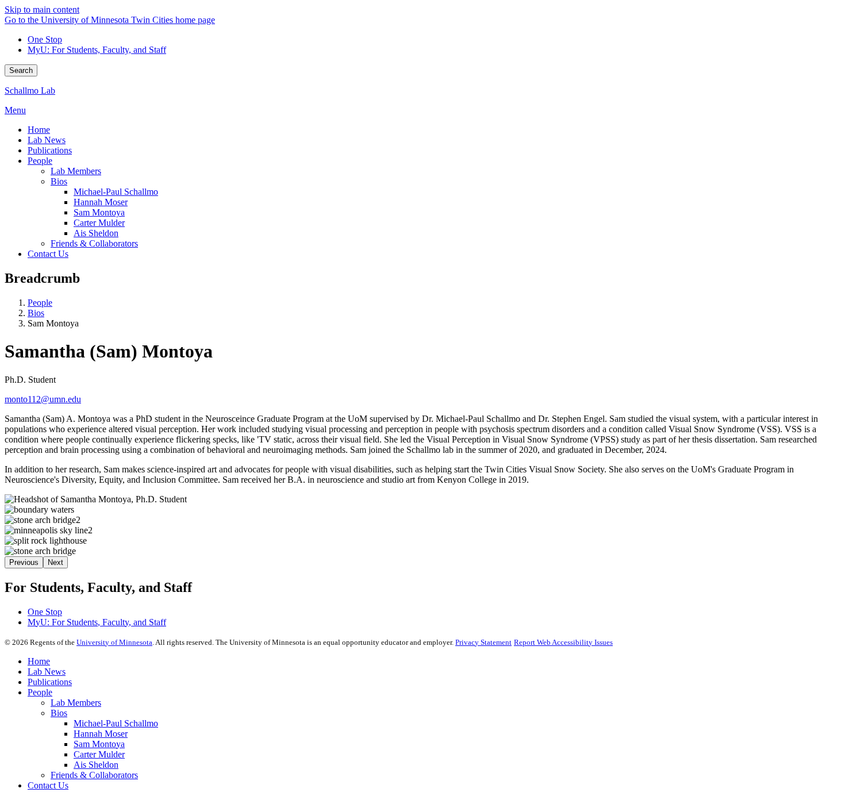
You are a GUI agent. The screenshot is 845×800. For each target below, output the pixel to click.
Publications (50, 682)
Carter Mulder (99, 754)
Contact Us (48, 785)
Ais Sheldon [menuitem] (96, 233)
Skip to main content (42, 9)
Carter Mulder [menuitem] (99, 223)
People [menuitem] (40, 161)
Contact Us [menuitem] (48, 254)
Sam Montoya (99, 744)
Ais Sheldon (96, 765)
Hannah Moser (101, 734)
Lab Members (76, 702)
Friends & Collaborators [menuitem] (94, 243)
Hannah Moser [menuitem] (101, 202)
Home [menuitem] (39, 129)
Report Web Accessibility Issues (563, 642)
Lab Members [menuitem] (76, 171)
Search (21, 70)
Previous (24, 562)
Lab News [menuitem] (47, 140)
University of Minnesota (114, 642)
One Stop (45, 39)
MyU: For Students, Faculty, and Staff (97, 50)
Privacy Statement (483, 642)
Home (39, 661)
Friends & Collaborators (94, 775)
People (40, 302)
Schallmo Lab (30, 90)
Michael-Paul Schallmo (116, 723)
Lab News (47, 671)
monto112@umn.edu (43, 399)
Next (55, 562)
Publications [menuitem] (50, 150)
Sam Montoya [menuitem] (99, 212)
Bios (36, 313)
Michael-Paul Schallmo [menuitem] (116, 192)
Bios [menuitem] (59, 181)
